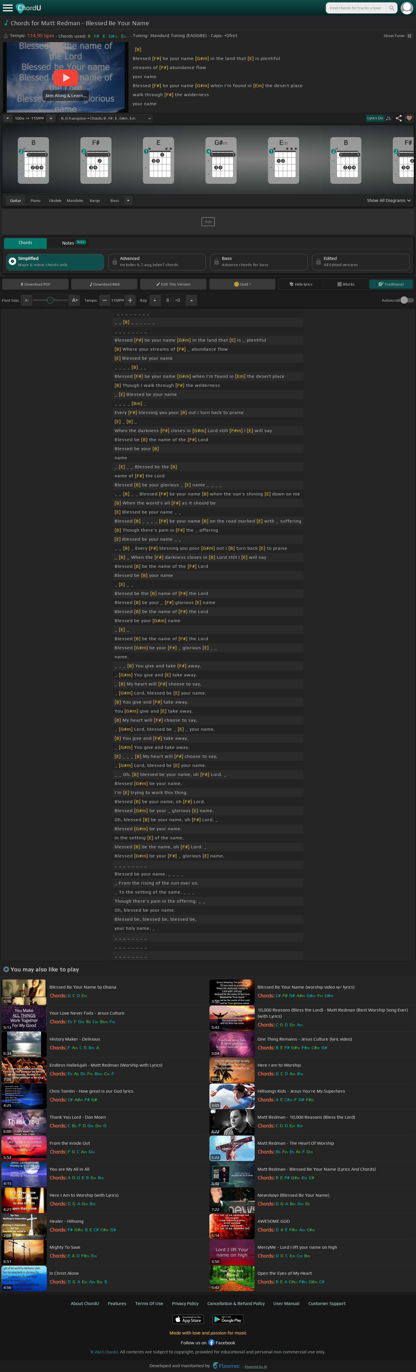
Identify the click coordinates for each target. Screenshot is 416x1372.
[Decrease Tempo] (7, 118)
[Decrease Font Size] (26, 300)
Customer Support (327, 1303)
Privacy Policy (185, 1303)
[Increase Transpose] (191, 300)
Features (117, 1303)
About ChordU (85, 1303)
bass (114, 200)
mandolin (75, 200)
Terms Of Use (149, 1303)
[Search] (391, 8)
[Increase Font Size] (74, 300)
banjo (95, 200)
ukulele (55, 200)
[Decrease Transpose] (154, 300)
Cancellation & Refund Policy (236, 1303)
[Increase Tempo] (51, 118)
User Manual (286, 1303)
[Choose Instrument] (128, 200)
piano (35, 200)
